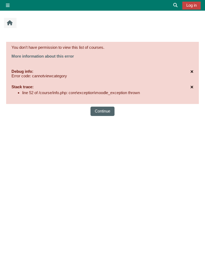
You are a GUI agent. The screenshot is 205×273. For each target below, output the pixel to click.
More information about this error (42, 56)
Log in (191, 5)
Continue (102, 111)
